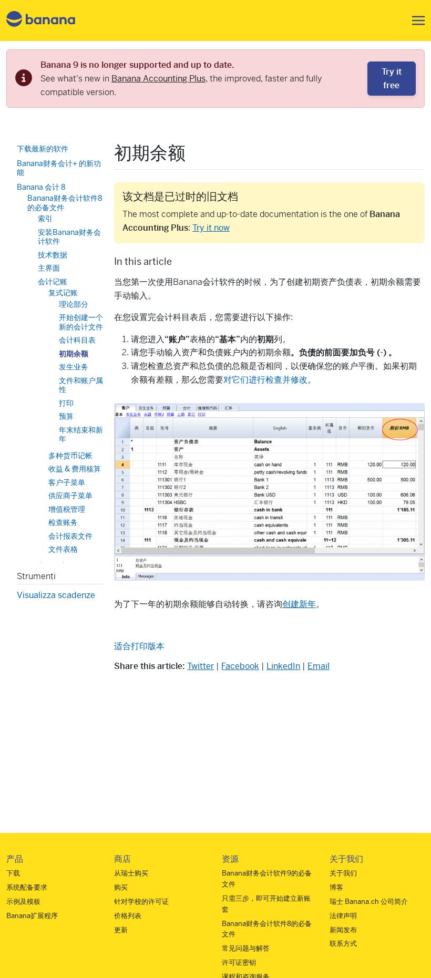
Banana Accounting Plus (158, 78)
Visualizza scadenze (56, 595)
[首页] (41, 21)
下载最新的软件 (42, 148)
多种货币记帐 (70, 455)
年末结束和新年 (81, 434)
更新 (121, 929)
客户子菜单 (66, 482)
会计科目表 (77, 340)
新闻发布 (343, 929)
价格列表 (127, 915)
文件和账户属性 (81, 385)
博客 (336, 887)
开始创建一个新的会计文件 (81, 322)
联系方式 (343, 943)
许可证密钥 (239, 962)
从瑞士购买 (131, 873)
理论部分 (73, 304)
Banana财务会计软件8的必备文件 (64, 202)
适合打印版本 (139, 646)
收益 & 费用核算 (74, 468)
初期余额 (73, 353)
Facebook (240, 666)
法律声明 (343, 915)
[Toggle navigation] (415, 20)
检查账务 (63, 522)
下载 (13, 873)
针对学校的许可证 (141, 901)
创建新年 (299, 604)
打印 (66, 403)
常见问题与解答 (246, 948)
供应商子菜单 (70, 495)
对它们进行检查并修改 (265, 379)
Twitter (200, 666)
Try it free (392, 78)
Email (318, 666)
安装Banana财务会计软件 (69, 237)
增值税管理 (66, 509)
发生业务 (73, 367)
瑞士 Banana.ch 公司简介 (369, 901)
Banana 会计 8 (41, 187)
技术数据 (52, 255)
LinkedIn (283, 666)
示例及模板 (23, 901)
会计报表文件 (70, 536)
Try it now (211, 227)
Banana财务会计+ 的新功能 (59, 168)
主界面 (49, 268)
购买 (121, 887)
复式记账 (63, 292)
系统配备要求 (26, 887)
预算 (66, 416)
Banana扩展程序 (32, 915)
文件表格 (63, 549)
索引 (45, 218)
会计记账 (52, 281)
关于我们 (343, 873)
